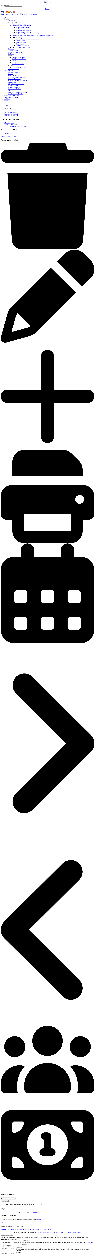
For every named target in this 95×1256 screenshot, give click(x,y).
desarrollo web (76, 1232)
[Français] (4, 12)
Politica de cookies (65, 1232)
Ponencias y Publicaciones (8, 136)
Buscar (3, 5)
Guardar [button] (18, 1252)
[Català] (9, 12)
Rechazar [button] (12, 1249)
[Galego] (11, 12)
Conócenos (35, 1212)
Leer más (90, 1242)
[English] (2, 12)
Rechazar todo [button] (17, 1242)
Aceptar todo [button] (6, 1242)
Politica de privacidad (44, 1232)
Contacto (39, 1219)
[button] (6, 19)
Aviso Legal (55, 1232)
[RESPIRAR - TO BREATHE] (20, 14)
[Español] (7, 12)
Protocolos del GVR (7, 133)
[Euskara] (14, 12)
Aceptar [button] (4, 1249)
